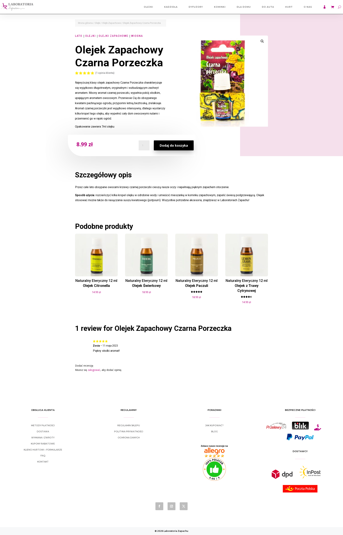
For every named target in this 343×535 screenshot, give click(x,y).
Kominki (220, 7)
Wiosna (137, 35)
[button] (262, 41)
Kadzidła (171, 7)
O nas (308, 7)
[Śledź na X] (184, 506)
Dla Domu (244, 7)
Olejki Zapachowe (111, 23)
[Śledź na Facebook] (159, 506)
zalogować (94, 370)
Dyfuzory (196, 7)
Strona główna (85, 23)
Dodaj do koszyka (174, 145)
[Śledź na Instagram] (171, 506)
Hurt (289, 7)
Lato (78, 35)
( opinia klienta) (105, 72)
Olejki (148, 7)
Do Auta (268, 7)
